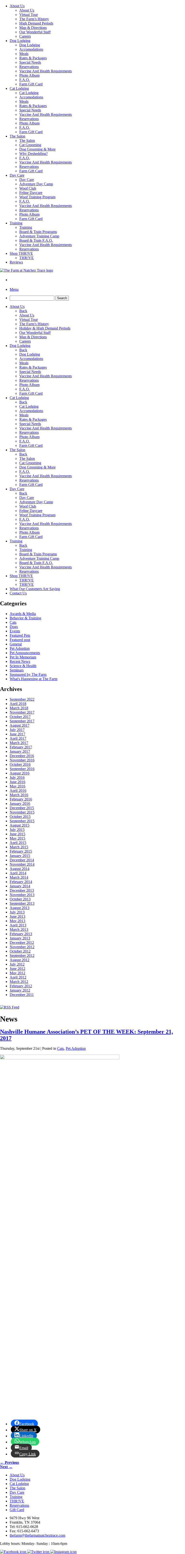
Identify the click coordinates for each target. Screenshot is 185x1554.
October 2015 (20, 817)
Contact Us (18, 593)
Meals (23, 54)
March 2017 (19, 743)
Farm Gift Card (31, 84)
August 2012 (19, 960)
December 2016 (22, 756)
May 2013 (17, 921)
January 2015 (20, 856)
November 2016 (22, 760)
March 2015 (19, 847)
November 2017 (22, 712)
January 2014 (20, 886)
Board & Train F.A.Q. (36, 240)
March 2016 (19, 795)
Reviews (16, 262)
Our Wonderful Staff (35, 32)
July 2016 (17, 777)
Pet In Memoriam (23, 657)
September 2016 (22, 769)
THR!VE (26, 258)
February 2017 (21, 747)
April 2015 (18, 843)
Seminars (17, 670)
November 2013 (22, 895)
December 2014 (22, 860)
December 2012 (22, 942)
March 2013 (19, 929)
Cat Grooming (30, 145)
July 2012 (17, 964)
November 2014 (22, 864)
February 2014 (21, 882)
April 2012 (18, 977)
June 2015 (17, 834)
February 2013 (21, 934)
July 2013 (17, 912)
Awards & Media (23, 614)
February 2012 (21, 986)
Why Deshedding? (33, 154)
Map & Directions (33, 28)
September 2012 (22, 955)
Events (15, 631)
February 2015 (21, 851)
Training (16, 223)
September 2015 (22, 821)
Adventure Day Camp (36, 184)
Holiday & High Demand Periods (44, 328)
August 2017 (19, 725)
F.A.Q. (24, 80)
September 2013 (22, 903)
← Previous (9, 1462)
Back (23, 311)
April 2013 (18, 925)
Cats (13, 622)
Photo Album (29, 75)
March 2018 (19, 708)
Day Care (17, 175)
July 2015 (17, 830)
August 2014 (19, 869)
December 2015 (22, 808)
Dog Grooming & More (37, 149)
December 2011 (22, 995)
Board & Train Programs (38, 232)
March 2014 (19, 877)
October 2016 (20, 764)
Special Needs (30, 62)
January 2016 (20, 803)
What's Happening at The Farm (33, 679)
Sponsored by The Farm (28, 674)
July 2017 (17, 730)
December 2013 (22, 890)
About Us (17, 6)
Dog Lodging (20, 41)
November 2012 (22, 947)
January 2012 (20, 990)
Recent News (20, 661)
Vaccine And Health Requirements (45, 71)
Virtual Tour (28, 15)
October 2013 (20, 899)
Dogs (14, 627)
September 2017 (22, 721)
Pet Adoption (20, 648)
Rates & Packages (33, 58)
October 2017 (20, 717)
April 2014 (18, 873)
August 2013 (19, 908)
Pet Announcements (25, 653)
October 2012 (20, 951)
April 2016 (18, 790)
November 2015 (22, 812)
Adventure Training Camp (39, 236)
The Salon (17, 136)
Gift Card (17, 1510)
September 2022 (22, 699)
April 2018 (18, 704)
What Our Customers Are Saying (35, 589)
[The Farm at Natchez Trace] (26, 270)
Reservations (29, 67)
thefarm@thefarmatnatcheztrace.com (37, 1535)
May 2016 (17, 786)
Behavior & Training (25, 618)
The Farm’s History (34, 19)
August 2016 (19, 773)
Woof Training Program (37, 197)
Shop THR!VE (21, 253)
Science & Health (23, 666)
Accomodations (31, 49)
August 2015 (19, 825)
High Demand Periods (36, 23)
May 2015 (17, 838)
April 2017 (18, 738)
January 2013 (20, 938)
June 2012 (17, 969)
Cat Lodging (19, 88)
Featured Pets (20, 635)
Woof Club (27, 188)
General (16, 644)
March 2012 (19, 982)
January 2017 (20, 751)
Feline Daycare (30, 193)
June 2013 (17, 916)
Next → (6, 1467)
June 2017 (17, 734)
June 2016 (17, 782)
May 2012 (17, 973)
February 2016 (21, 799)
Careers (25, 36)
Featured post (20, 640)
